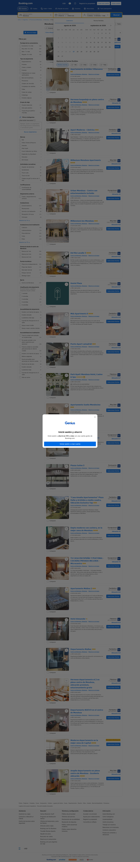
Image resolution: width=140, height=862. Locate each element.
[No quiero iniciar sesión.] (95, 417)
